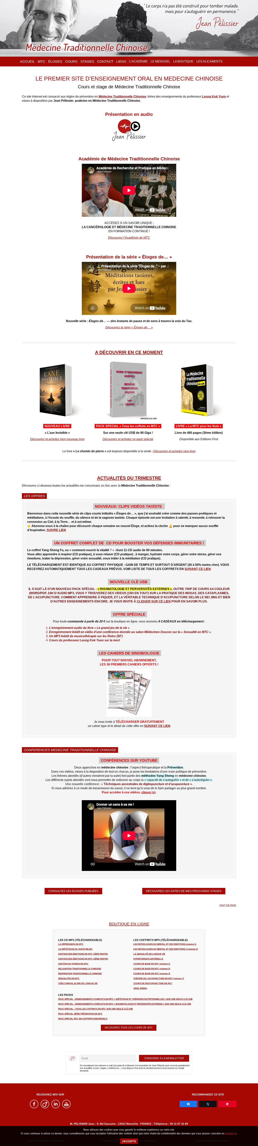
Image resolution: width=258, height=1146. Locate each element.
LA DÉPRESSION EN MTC (70, 944)
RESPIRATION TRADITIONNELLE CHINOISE (80, 973)
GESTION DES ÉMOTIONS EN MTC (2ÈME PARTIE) (83, 959)
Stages (87, 61)
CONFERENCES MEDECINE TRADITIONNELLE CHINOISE (70, 750)
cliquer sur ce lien (154, 601)
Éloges (55, 61)
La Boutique (183, 61)
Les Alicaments (209, 61)
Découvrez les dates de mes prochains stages (184, 891)
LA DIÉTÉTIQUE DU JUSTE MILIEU (75, 949)
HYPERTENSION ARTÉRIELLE (148, 959)
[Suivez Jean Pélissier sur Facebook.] (34, 1107)
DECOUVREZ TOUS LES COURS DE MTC (129, 1027)
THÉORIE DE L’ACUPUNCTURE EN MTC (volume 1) (158, 978)
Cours (71, 61)
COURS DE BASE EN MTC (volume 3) (151, 973)
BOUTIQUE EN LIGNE (129, 924)
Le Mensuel (160, 61)
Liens (121, 61)
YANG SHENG (140, 988)
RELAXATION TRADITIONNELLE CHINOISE (79, 969)
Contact (105, 61)
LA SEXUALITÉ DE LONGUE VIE (149, 954)
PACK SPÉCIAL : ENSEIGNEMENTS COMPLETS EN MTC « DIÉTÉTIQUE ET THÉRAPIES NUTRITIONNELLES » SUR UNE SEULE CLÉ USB (125, 999)
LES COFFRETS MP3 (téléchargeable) (160, 939)
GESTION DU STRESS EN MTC (73, 964)
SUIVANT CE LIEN (198, 569)
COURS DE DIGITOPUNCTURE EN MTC (152, 983)
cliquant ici (231, 1133)
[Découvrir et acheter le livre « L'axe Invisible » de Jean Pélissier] (57, 418)
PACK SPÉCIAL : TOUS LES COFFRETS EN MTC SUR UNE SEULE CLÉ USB (95, 1009)
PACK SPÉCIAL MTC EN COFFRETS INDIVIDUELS (82, 1019)
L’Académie (138, 61)
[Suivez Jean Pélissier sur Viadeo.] (45, 1107)
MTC (41, 61)
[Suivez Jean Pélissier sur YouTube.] (66, 1107)
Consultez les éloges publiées (73, 891)
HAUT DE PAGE (227, 905)
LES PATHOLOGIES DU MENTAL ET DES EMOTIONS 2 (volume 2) (165, 949)
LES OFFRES (34, 496)
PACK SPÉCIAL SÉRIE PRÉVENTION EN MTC (80, 1014)
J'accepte (129, 1141)
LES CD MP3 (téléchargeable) (80, 939)
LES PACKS (65, 994)
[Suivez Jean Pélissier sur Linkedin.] (55, 1107)
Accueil (27, 61)
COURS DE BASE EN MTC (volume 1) (151, 964)
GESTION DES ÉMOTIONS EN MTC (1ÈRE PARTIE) (83, 954)
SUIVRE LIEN (56, 530)
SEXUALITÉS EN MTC (69, 978)
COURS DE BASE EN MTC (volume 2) (151, 969)
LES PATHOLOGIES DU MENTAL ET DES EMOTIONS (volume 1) (164, 944)
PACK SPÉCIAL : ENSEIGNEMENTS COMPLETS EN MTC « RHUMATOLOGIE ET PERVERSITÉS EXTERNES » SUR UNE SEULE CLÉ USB (124, 1004)
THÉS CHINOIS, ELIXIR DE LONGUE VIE (77, 983)
